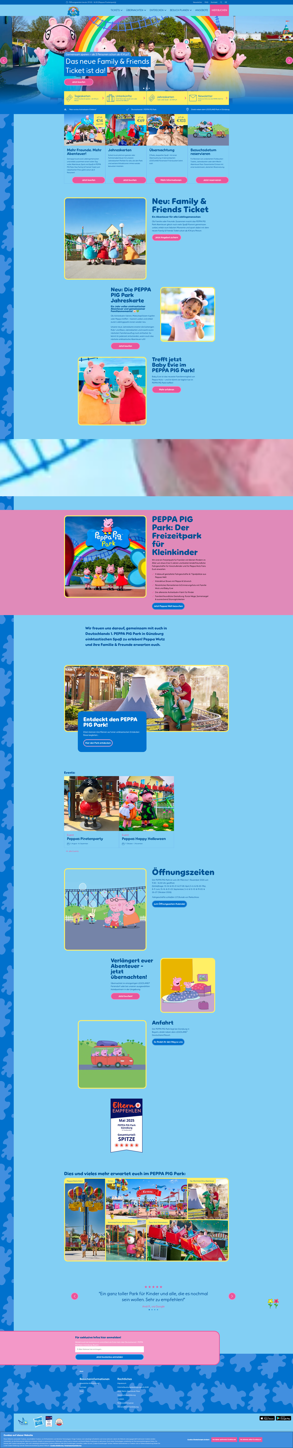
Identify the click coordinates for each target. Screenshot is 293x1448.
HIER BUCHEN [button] (219, 10)
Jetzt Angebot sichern (166, 237)
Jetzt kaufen (78, 82)
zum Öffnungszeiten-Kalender (169, 904)
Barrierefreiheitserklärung (128, 1407)
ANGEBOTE (201, 10)
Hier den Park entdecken (98, 743)
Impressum (121, 1383)
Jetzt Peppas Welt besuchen (168, 606)
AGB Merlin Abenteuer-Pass (128, 1391)
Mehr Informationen (171, 180)
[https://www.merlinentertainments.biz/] (24, 1421)
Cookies (120, 1399)
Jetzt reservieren (212, 180)
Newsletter (197, 2)
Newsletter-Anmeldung (89, 1383)
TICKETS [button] (115, 10)
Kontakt (214, 2)
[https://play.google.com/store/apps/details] (283, 1418)
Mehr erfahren (166, 389)
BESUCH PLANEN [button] (179, 10)
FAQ (206, 2)
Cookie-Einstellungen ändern (198, 1440)
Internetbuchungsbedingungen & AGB (133, 1387)
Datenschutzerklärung (126, 1395)
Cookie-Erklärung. (57, 1446)
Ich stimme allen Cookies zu (250, 1440)
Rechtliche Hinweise (125, 1403)
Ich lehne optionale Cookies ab (224, 1440)
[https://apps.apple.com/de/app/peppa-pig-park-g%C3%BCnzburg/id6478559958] (267, 1418)
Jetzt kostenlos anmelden (109, 1357)
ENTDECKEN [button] (157, 10)
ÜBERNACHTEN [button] (134, 10)
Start (81, 1371)
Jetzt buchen (130, 180)
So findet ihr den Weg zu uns (168, 1042)
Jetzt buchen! (125, 996)
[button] (143, 88)
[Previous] (3, 60)
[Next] (289, 60)
